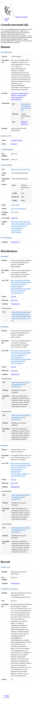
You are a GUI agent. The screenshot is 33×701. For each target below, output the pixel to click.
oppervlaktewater (16, 99)
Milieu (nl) (14, 144)
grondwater (14, 93)
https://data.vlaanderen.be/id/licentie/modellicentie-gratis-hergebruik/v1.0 (21, 384)
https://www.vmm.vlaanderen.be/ (20, 169)
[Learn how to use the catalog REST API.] (4, 698)
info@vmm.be (15, 205)
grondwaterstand (23, 93)
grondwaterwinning (16, 97)
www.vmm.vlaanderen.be (18, 208)
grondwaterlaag (21, 95)
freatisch (13, 95)
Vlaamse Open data (16, 140)
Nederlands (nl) (15, 242)
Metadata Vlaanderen (21, 17)
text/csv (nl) (14, 300)
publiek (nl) (14, 218)
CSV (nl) (13, 296)
